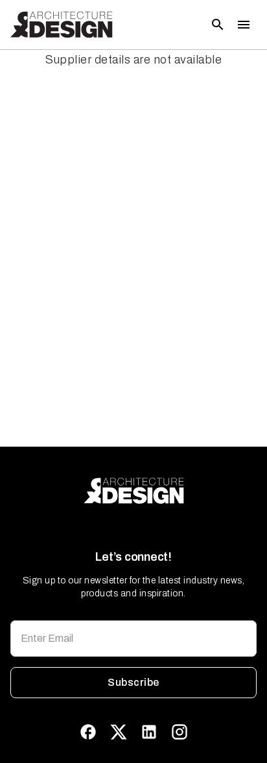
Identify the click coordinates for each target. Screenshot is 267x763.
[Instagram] (179, 732)
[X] (119, 732)
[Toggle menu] (244, 25)
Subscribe (133, 682)
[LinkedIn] (149, 732)
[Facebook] (88, 732)
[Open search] (218, 25)
